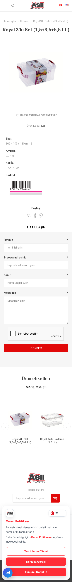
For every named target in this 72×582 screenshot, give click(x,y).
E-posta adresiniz (15, 257)
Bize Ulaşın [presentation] (36, 227)
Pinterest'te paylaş (41, 215)
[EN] (67, 5)
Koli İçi (10, 163)
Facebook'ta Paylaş (35, 215)
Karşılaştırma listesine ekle (38, 115)
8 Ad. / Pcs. (13, 168)
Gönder (36, 348)
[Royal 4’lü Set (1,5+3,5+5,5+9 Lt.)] (20, 420)
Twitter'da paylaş (29, 215)
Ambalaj (11, 150)
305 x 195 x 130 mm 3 (19, 143)
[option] (20, 426)
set (27, 387)
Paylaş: (36, 208)
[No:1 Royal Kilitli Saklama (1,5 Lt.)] (52, 420)
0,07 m (10, 155)
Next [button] (67, 426)
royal (39, 387)
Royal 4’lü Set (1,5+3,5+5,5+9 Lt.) (20, 440)
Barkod (10, 175)
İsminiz (8, 240)
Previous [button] (5, 426)
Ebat (8, 138)
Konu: (7, 275)
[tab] (36, 227)
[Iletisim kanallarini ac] (8, 573)
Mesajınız (10, 292)
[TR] (61, 5)
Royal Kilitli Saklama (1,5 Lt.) (52, 440)
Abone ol (55, 498)
